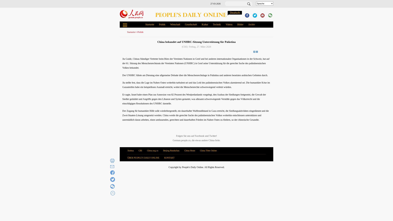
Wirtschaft (175, 24)
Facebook (199, 136)
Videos (229, 24)
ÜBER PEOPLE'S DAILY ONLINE (143, 158)
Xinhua (130, 150)
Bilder (240, 24)
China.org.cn (152, 150)
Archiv (251, 24)
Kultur (205, 24)
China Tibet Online (208, 150)
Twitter (212, 136)
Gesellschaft (191, 24)
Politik (162, 24)
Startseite (149, 24)
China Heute (189, 150)
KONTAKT (169, 158)
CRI (140, 150)
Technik (217, 24)
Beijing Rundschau (171, 150)
